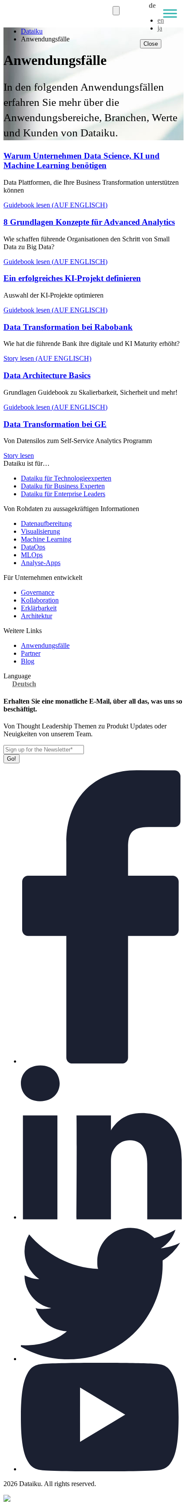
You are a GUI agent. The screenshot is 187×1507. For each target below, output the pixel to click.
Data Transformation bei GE (55, 424)
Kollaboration (40, 600)
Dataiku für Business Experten (63, 486)
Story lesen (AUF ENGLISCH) (47, 358)
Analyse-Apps (40, 562)
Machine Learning (46, 539)
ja (159, 28)
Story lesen (18, 455)
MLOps (32, 555)
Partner (30, 653)
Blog (27, 661)
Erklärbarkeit (39, 608)
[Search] (116, 10)
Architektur (36, 616)
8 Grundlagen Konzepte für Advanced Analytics (89, 222)
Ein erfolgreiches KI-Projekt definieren (72, 278)
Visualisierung (40, 531)
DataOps (33, 547)
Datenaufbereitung (46, 523)
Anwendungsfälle (45, 645)
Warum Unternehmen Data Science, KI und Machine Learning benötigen (81, 160)
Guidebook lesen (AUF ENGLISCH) (55, 205)
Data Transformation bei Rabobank (68, 327)
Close (151, 44)
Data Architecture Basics (46, 375)
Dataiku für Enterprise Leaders (63, 494)
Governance (37, 592)
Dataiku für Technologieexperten (66, 478)
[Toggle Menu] (170, 13)
